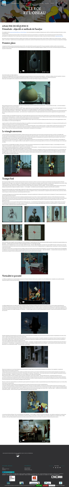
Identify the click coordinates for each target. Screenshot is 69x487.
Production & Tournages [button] (38, 3)
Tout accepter (39, 485)
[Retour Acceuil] (4, 3)
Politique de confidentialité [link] (60, 485)
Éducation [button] (47, 3)
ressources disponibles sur (18, 32)
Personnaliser (52, 485)
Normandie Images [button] (15, 3)
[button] (66, 3)
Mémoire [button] (52, 3)
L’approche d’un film (59, 35)
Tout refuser (45, 485)
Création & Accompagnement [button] (26, 3)
